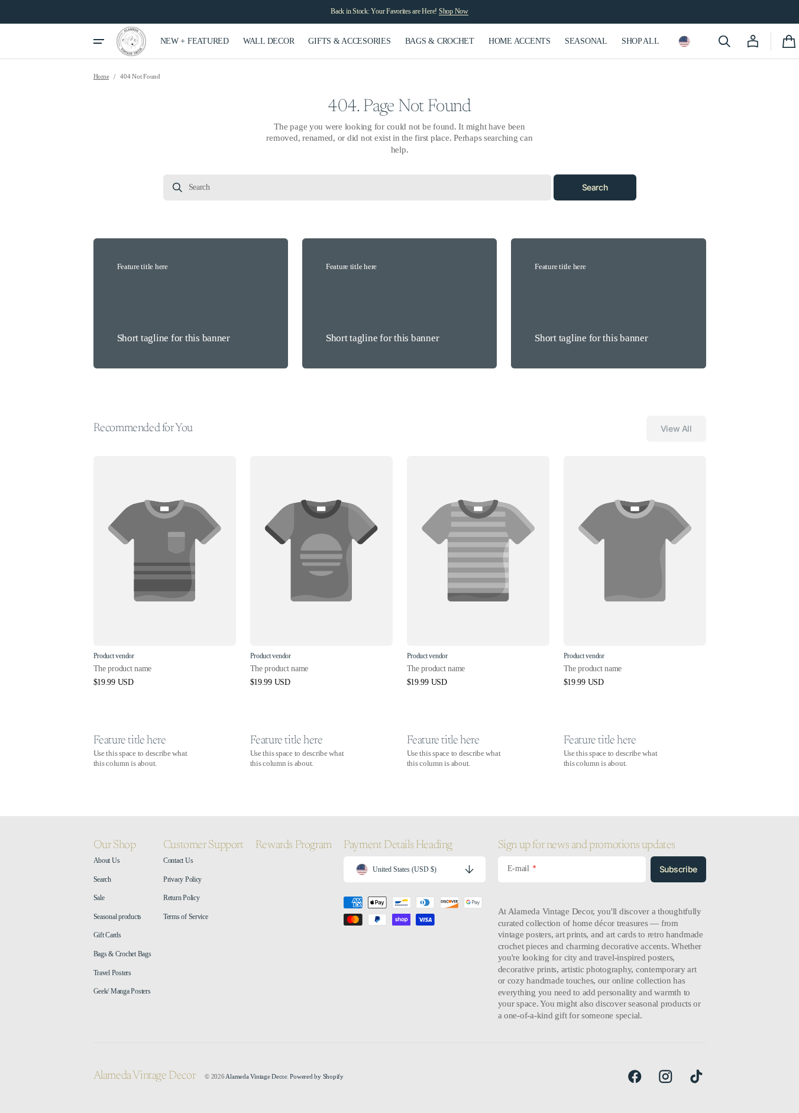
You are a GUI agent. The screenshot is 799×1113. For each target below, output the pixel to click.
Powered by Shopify (316, 1076)
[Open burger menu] (99, 41)
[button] (684, 41)
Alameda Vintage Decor (256, 1076)
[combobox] (357, 187)
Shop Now (453, 11)
